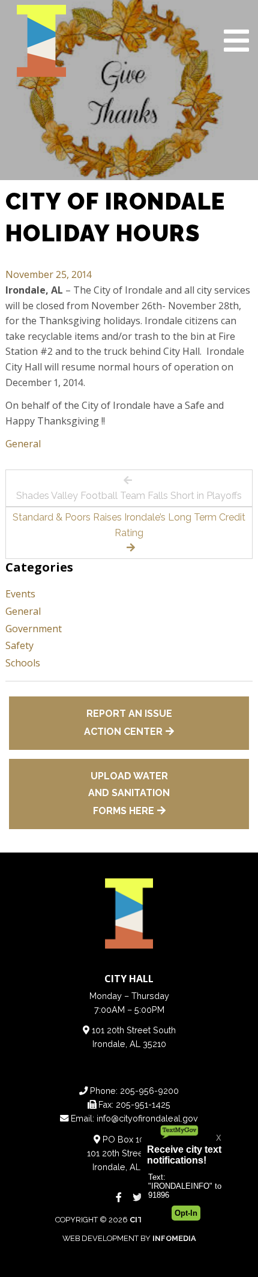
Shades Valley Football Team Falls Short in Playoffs (129, 495)
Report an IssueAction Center (128, 722)
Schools (22, 662)
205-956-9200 (149, 1090)
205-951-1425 (143, 1104)
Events (20, 593)
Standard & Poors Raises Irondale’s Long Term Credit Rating (129, 525)
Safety (19, 645)
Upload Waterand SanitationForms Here (129, 793)
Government (33, 628)
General (23, 443)
